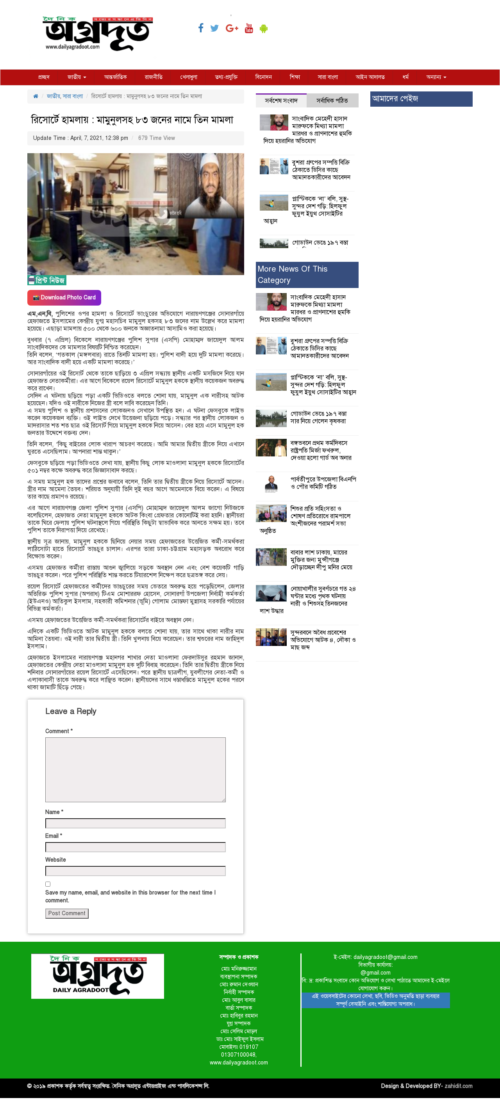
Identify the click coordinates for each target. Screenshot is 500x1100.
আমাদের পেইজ (395, 99)
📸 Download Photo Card (64, 297)
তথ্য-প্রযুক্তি (226, 77)
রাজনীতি (153, 77)
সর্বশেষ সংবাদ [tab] (281, 101)
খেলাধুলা (188, 77)
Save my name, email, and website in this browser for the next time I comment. (130, 896)
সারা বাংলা (328, 77)
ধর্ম (406, 77)
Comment (59, 731)
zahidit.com (459, 1086)
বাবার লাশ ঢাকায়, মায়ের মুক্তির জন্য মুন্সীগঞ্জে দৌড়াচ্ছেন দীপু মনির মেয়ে (321, 560)
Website (55, 860)
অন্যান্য (435, 77)
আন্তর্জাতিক (115, 77)
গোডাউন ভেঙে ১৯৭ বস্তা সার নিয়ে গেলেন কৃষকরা (320, 246)
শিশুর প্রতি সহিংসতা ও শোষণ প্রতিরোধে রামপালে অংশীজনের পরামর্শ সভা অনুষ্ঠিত (305, 520)
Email (53, 836)
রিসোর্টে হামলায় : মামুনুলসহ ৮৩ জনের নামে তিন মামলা (132, 120)
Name (54, 812)
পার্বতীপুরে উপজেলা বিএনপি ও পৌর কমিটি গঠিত (323, 483)
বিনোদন (263, 77)
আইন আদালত (370, 77)
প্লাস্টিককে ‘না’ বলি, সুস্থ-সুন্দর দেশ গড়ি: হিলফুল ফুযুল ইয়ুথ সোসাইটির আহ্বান (306, 210)
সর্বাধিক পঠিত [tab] (332, 101)
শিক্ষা (295, 77)
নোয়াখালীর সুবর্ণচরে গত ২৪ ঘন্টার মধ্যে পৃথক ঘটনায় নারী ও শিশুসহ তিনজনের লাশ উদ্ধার (308, 600)
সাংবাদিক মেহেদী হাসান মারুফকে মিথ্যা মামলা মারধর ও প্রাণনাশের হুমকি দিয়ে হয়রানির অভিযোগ (308, 130)
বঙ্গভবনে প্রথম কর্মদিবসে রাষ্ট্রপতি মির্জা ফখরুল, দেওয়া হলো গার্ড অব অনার (321, 450)
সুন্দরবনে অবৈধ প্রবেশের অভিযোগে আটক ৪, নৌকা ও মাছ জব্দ (323, 640)
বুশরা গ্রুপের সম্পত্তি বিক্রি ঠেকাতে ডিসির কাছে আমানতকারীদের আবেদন (321, 170)
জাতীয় (75, 77)
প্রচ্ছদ (44, 77)
